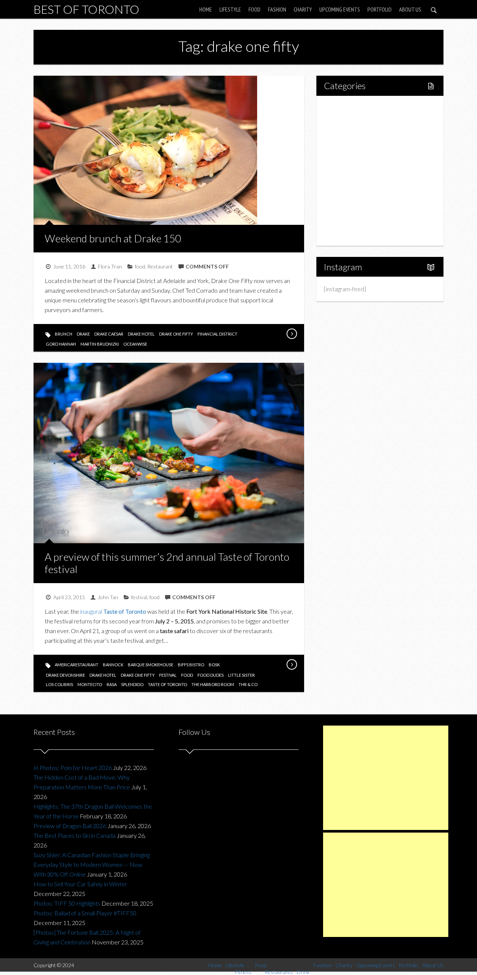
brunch (63, 333)
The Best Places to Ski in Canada (75, 835)
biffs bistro (191, 664)
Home (205, 9)
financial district (217, 333)
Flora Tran (110, 266)
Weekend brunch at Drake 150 (113, 238)
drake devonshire (65, 675)
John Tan (108, 597)
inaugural (113, 611)
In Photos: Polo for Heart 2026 (73, 767)
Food (254, 9)
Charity (303, 9)
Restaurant (160, 266)
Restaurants (354, 157)
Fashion (277, 9)
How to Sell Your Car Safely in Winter (80, 883)
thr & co (248, 684)
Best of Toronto (86, 9)
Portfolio (379, 9)
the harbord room (213, 684)
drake (83, 333)
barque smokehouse (150, 664)
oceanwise (135, 344)
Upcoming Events (339, 9)
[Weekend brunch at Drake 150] (291, 333)
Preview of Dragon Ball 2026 (70, 825)
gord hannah (61, 344)
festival (139, 597)
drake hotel (141, 333)
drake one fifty (176, 333)
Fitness (348, 132)
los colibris (59, 684)
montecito (90, 684)
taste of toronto (167, 684)
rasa (112, 684)
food (140, 266)
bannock (113, 664)
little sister (241, 675)
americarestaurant (76, 664)
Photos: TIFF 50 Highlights (67, 903)
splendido (132, 684)
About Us (410, 9)
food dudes (211, 675)
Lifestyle (230, 9)
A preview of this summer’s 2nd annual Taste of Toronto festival (167, 563)
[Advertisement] (385, 778)
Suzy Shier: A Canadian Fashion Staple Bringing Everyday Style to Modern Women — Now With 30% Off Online (92, 864)
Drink (346, 170)
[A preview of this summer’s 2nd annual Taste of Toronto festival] (291, 664)
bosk (214, 664)
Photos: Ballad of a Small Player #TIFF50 (85, 912)
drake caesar (108, 333)
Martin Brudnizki (99, 344)
